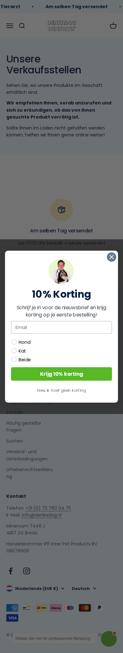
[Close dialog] (111, 256)
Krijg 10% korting (61, 373)
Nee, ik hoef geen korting (61, 390)
